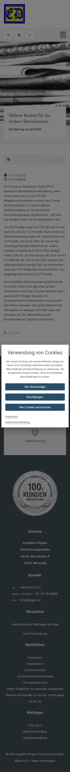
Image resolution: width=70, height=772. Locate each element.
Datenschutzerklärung (17, 422)
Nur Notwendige (35, 387)
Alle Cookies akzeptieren (35, 407)
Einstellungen (35, 397)
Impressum (11, 416)
